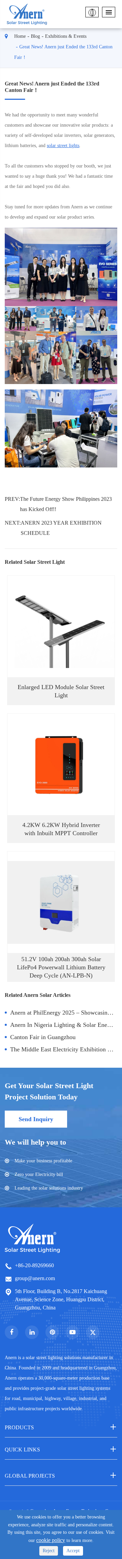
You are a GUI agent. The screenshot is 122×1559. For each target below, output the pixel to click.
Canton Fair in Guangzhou (43, 1037)
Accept (73, 1550)
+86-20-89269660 (34, 1265)
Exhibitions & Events (65, 36)
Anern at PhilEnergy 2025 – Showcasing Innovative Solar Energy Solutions (63, 1012)
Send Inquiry (36, 1119)
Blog (35, 36)
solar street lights (63, 145)
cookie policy (50, 1540)
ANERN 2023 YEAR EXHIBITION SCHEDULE (61, 528)
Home (20, 36)
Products (19, 1427)
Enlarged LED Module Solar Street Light (61, 691)
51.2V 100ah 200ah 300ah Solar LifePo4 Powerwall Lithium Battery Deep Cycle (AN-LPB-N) (61, 967)
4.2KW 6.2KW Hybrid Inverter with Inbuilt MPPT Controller (61, 829)
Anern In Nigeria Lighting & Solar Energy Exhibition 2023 (63, 1024)
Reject (49, 1550)
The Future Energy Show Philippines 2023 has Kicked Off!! (66, 504)
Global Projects (30, 1476)
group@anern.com (35, 1278)
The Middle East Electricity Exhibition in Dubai (63, 1049)
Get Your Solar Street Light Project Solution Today (49, 1091)
